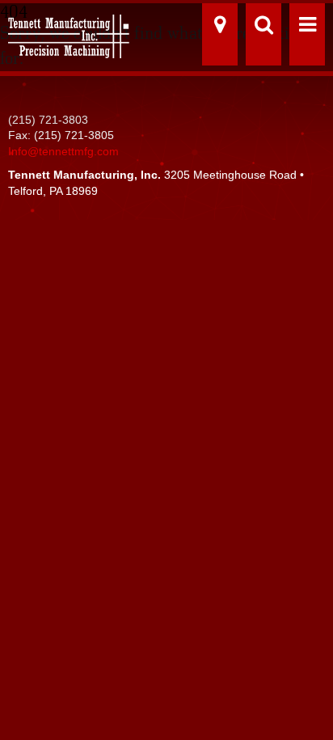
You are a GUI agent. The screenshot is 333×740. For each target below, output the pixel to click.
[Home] (64, 30)
